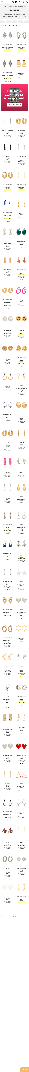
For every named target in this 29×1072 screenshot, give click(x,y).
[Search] (19, 2)
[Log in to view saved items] (23, 2)
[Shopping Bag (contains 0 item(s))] (26, 2)
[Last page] (26, 916)
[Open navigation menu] (2, 2)
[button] (14, 911)
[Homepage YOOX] (14, 2)
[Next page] (24, 916)
